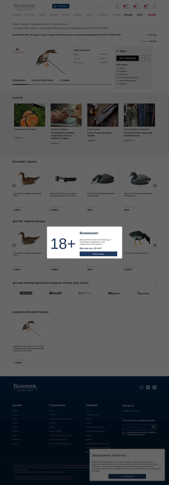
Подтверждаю (98, 254)
